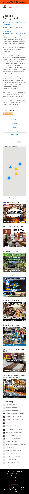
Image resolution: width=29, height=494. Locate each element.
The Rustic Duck (10, 447)
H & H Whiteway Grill (11, 422)
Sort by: (12, 139)
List (10, 142)
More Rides (8, 477)
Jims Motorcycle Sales (11, 404)
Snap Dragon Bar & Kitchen (13, 456)
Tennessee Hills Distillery (12, 407)
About (13, 471)
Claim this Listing (9, 113)
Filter (5, 139)
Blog (14, 477)
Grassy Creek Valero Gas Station (14, 432)
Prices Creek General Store (12, 462)
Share (6, 110)
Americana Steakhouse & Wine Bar (15, 413)
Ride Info (19, 471)
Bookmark (13, 110)
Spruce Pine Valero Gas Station (14, 429)
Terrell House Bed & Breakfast (14, 450)
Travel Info (18, 473)
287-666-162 (8, 31)
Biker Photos (17, 475)
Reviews (14, 123)
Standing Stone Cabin (11, 453)
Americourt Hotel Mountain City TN (15, 416)
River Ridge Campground (12, 459)
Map (14, 119)
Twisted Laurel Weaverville (12, 441)
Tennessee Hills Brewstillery (13, 410)
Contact (20, 477)
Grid (15, 142)
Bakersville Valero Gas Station (13, 435)
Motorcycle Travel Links (10, 22)
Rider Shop (9, 475)
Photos (14, 127)
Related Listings (14, 131)
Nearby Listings (14, 134)
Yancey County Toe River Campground (16, 444)
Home (7, 471)
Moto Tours (9, 473)
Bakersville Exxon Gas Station (13, 438)
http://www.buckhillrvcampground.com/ (15, 33)
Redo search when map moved (11, 146)
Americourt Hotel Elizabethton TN (14, 419)
